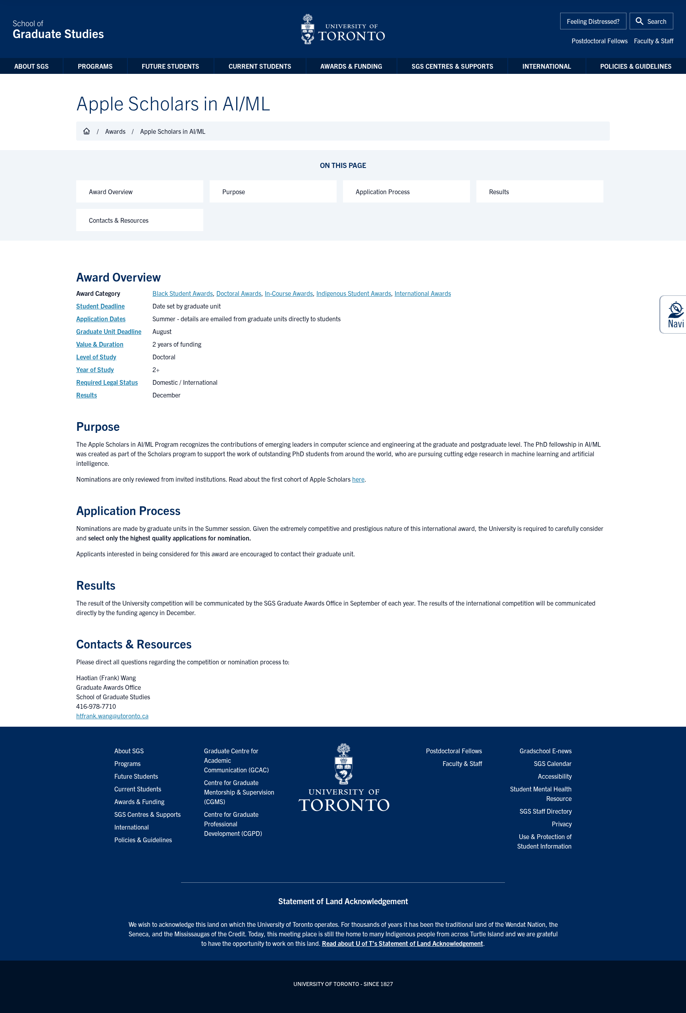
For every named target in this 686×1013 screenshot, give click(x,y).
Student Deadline (100, 306)
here (358, 479)
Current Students (260, 66)
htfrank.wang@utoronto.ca (112, 716)
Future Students (170, 66)
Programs (95, 66)
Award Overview (111, 191)
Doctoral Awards (238, 293)
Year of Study (95, 369)
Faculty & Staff (653, 40)
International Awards (423, 293)
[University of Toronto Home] (343, 29)
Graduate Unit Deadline (108, 331)
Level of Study (96, 357)
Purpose (233, 191)
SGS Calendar (553, 763)
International (546, 66)
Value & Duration (99, 344)
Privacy (562, 824)
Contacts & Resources (118, 220)
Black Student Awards (182, 293)
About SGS (31, 66)
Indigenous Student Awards (353, 293)
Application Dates (100, 318)
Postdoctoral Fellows (600, 40)
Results (499, 191)
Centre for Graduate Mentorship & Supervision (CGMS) (239, 791)
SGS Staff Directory (546, 811)
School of (58, 29)
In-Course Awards (289, 293)
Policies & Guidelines (636, 66)
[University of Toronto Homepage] (343, 777)
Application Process (383, 191)
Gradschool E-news (546, 750)
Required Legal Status (107, 382)
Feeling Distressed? (593, 21)
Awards (115, 131)
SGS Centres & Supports (452, 66)
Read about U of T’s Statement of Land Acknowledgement (402, 943)
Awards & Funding (351, 66)
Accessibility (555, 776)
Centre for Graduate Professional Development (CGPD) (233, 823)
